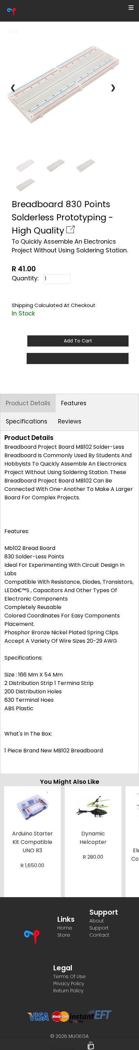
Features (73, 403)
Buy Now (77, 358)
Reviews (69, 421)
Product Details (28, 403)
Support (99, 927)
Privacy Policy (68, 983)
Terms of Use (69, 976)
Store (63, 935)
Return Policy (68, 990)
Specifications (26, 421)
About (96, 920)
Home (64, 927)
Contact (99, 935)
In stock (23, 313)
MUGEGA (78, 1036)
